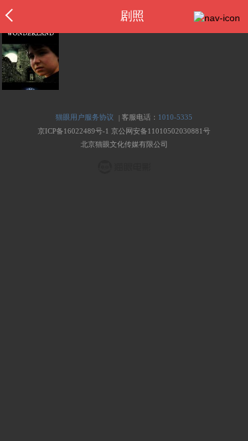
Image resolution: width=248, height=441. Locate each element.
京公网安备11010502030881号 (160, 131)
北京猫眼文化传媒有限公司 (124, 144)
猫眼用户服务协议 (85, 117)
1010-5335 (175, 117)
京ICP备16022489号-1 (73, 131)
